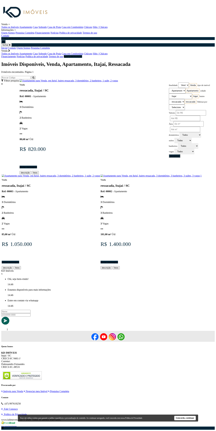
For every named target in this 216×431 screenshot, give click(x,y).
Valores (172, 113)
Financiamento (42, 32)
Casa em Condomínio (72, 27)
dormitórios (174, 135)
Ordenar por (202, 102)
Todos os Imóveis (10, 27)
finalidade (173, 85)
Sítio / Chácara (100, 27)
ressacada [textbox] (190, 102)
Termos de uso (90, 32)
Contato (5, 35)
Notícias (54, 32)
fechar (6, 45)
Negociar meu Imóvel (36, 391)
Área (171, 124)
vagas (171, 152)
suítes (171, 140)
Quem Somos (8, 32)
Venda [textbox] (193, 85)
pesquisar (174, 156)
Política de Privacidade (133, 418)
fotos (35, 173)
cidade (203, 91)
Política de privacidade (70, 32)
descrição (25, 173)
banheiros (173, 146)
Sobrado (42, 27)
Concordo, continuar (185, 418)
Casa (35, 27)
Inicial (4, 48)
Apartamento (25, 27)
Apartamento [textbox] (192, 91)
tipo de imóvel (203, 85)
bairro (202, 96)
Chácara (88, 27)
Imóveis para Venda (13, 391)
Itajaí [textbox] (195, 96)
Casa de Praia (54, 27)
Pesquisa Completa (24, 32)
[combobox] (193, 85)
